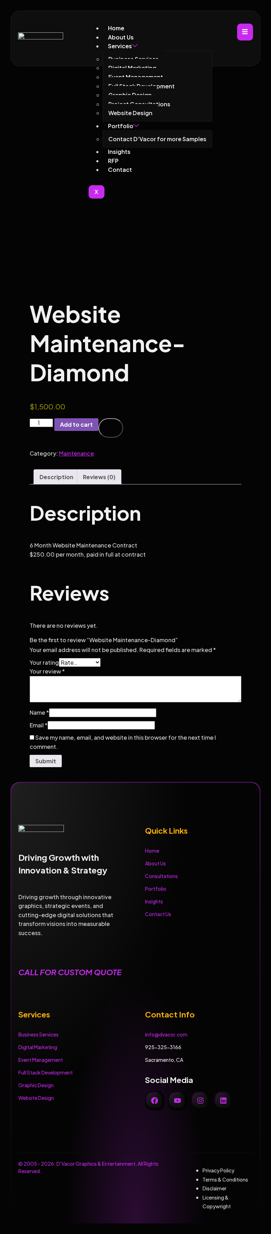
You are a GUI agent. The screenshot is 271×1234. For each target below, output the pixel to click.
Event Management (40, 1060)
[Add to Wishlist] (110, 428)
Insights (154, 901)
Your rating (44, 662)
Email (39, 725)
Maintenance (76, 453)
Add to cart (76, 424)
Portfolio (155, 888)
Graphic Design (36, 1085)
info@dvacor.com (166, 1034)
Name (39, 712)
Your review (47, 671)
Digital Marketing (37, 1047)
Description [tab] (56, 477)
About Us (121, 37)
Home (116, 28)
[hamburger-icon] (245, 32)
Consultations (161, 876)
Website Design (36, 1098)
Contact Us (158, 914)
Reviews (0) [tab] (99, 477)
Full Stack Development (45, 1072)
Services (120, 46)
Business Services (38, 1034)
